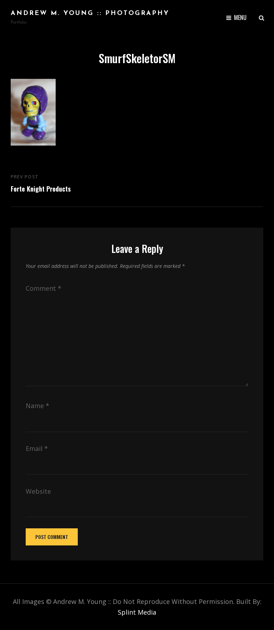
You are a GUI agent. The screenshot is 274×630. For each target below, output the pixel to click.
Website (38, 491)
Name (37, 405)
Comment (43, 288)
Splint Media (137, 612)
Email (37, 448)
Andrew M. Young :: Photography (90, 13)
